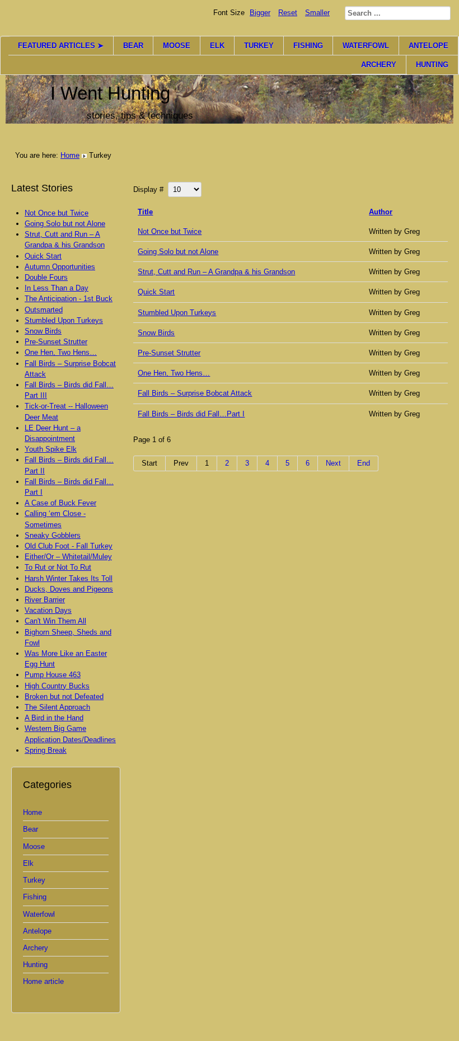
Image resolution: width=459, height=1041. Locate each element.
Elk (28, 863)
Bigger (260, 12)
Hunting (35, 964)
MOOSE (176, 45)
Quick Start (156, 292)
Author (380, 212)
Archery (35, 948)
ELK (217, 45)
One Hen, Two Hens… (174, 373)
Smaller (317, 12)
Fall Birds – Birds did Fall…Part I (191, 414)
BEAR (133, 45)
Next (333, 463)
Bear (30, 829)
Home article (43, 981)
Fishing (34, 897)
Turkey (34, 880)
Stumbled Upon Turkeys (177, 312)
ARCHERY (378, 64)
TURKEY (259, 45)
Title (145, 212)
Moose (34, 846)
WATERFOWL (366, 45)
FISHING (308, 45)
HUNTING (432, 64)
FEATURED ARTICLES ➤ (61, 45)
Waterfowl (39, 914)
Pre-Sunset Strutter (169, 353)
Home (69, 155)
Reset (287, 12)
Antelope (37, 931)
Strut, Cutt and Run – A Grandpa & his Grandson (216, 272)
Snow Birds (156, 333)
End (363, 463)
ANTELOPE (428, 45)
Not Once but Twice (170, 231)
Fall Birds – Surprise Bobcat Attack (195, 393)
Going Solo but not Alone (178, 251)
